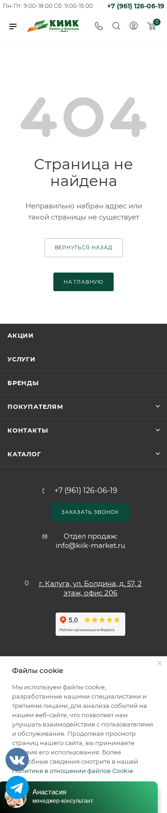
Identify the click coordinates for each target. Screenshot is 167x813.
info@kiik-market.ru (90, 545)
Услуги (21, 359)
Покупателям (35, 406)
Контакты (27, 430)
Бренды (23, 383)
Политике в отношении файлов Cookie (72, 770)
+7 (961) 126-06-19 (135, 6)
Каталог (24, 454)
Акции (20, 335)
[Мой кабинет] (133, 26)
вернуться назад (84, 247)
